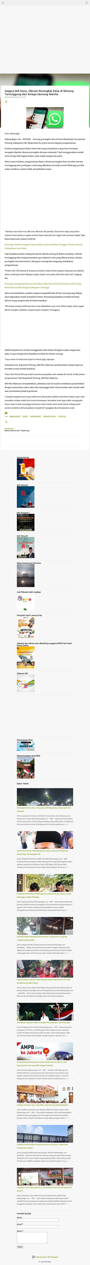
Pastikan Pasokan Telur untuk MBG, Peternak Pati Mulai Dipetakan (42, 1105)
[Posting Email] (6, 414)
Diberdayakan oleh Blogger (46, 1257)
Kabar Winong (35, 416)
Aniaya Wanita (15, 416)
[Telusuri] (86, 3)
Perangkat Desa (49, 416)
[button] (6, 101)
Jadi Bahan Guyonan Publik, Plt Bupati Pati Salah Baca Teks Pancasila (43, 1022)
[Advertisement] (45, 16)
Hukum (25, 416)
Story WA (62, 416)
